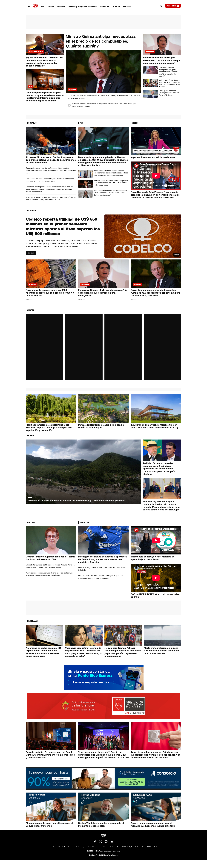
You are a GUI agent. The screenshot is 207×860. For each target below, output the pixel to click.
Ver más (31, 253)
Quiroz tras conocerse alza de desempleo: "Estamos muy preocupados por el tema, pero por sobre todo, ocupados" (155, 293)
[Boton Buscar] (161, 6)
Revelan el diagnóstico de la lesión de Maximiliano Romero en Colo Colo (102, 568)
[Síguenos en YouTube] (112, 841)
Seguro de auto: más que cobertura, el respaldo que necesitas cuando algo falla (153, 824)
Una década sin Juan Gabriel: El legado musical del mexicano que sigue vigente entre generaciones (50, 180)
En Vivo (64, 847)
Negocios (61, 6)
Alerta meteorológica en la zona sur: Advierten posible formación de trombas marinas (161, 650)
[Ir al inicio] (35, 6)
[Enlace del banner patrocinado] (104, 677)
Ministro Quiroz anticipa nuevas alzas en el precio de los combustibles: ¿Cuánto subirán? (101, 41)
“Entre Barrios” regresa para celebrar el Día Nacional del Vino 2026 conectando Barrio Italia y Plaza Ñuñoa (49, 574)
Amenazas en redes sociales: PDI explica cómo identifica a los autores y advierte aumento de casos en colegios (43, 652)
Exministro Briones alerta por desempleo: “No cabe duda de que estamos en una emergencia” (161, 60)
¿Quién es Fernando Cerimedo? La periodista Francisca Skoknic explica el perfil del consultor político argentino (44, 61)
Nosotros (71, 847)
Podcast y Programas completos (83, 6)
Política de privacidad (83, 847)
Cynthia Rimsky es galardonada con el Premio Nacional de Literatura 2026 (50, 558)
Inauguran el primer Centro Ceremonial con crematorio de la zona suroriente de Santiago (155, 426)
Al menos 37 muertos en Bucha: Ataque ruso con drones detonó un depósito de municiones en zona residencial (51, 160)
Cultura (116, 6)
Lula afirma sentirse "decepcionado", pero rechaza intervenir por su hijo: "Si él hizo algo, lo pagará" (168, 71)
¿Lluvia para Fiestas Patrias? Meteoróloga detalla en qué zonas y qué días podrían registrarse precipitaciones (122, 652)
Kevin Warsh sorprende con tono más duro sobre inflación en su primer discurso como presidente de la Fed (50, 198)
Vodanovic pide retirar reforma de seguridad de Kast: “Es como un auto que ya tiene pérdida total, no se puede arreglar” (83, 652)
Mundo (51, 6)
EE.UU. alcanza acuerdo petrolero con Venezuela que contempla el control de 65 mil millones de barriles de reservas (104, 97)
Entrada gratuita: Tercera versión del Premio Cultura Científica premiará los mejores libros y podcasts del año (50, 755)
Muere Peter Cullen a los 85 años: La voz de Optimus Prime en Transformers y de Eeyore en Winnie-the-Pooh (50, 566)
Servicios (127, 6)
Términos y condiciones (100, 847)
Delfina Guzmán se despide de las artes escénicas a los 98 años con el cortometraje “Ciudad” (169, 83)
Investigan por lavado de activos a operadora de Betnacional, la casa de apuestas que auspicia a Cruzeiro (102, 559)
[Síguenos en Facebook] (95, 841)
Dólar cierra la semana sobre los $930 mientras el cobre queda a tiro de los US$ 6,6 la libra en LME (50, 293)
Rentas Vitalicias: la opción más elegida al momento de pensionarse (101, 824)
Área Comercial (54, 847)
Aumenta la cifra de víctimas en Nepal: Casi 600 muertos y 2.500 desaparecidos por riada (76, 500)
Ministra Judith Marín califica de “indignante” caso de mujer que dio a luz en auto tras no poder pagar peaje (111, 182)
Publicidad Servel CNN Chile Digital (121, 847)
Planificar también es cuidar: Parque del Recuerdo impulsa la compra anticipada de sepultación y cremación (49, 427)
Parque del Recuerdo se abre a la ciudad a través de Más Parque (101, 426)
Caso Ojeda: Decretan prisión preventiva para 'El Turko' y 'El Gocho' (169, 92)
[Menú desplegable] (29, 6)
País (42, 6)
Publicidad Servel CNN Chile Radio (146, 847)
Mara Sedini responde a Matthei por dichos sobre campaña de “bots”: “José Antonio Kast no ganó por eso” (110, 192)
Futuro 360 (105, 6)
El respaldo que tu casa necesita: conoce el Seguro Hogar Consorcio (49, 824)
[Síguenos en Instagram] (106, 841)
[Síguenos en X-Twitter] (101, 841)
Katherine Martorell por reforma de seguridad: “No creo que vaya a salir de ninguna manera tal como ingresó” (104, 105)
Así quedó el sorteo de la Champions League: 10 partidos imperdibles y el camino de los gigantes (100, 576)
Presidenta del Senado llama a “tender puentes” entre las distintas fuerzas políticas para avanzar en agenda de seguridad (111, 173)
